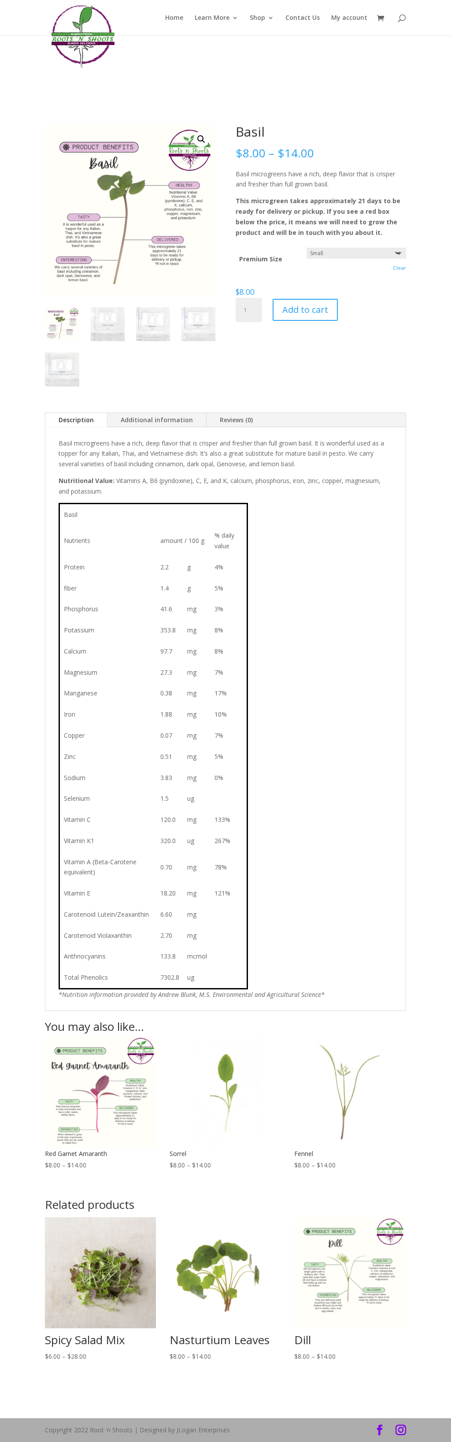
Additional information (157, 420)
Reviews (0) (236, 420)
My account (349, 18)
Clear (399, 267)
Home (174, 18)
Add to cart (305, 310)
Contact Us (302, 18)
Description (76, 420)
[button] (201, 139)
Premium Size (260, 259)
